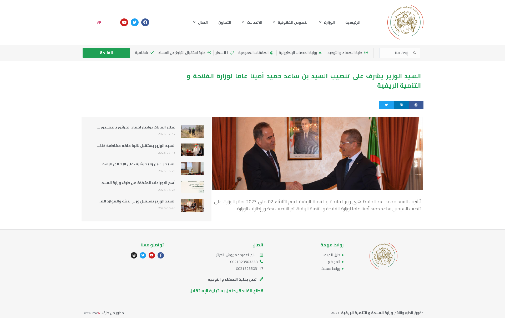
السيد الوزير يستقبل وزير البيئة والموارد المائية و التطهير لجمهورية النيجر (111, 201)
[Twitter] (135, 22)
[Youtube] (124, 22)
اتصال (203, 22)
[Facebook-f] (161, 255)
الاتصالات (254, 22)
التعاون (224, 22)
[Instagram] (134, 255)
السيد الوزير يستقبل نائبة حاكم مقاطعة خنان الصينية (129, 145)
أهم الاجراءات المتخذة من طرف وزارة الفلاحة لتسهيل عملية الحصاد (117, 182)
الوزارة (329, 22)
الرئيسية (352, 22)
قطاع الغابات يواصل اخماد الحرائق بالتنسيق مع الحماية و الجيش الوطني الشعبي (106, 127)
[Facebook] (145, 22)
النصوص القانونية (293, 22)
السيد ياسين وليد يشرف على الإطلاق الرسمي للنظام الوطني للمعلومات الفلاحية (106, 164)
